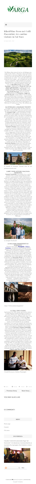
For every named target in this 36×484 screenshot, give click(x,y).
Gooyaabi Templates (18, 481)
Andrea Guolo (8, 41)
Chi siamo (7, 430)
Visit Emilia (23, 89)
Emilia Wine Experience (12, 89)
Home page (7, 424)
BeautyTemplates (18, 479)
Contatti (6, 427)
